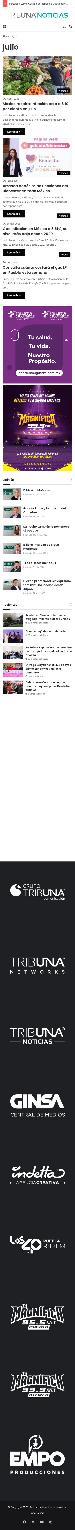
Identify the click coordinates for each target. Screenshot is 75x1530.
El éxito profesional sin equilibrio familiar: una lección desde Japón (47, 585)
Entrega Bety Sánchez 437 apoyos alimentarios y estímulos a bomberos (48, 668)
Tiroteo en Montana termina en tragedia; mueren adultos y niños (47, 617)
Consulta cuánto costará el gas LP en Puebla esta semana (35, 270)
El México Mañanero (38, 490)
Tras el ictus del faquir (39, 563)
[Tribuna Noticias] (37, 15)
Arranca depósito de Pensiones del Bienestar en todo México (35, 188)
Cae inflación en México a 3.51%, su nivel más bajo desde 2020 (35, 231)
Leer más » (14, 131)
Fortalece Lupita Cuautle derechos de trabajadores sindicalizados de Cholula (48, 651)
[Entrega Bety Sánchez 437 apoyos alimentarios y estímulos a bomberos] (13, 670)
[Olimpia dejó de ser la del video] (13, 636)
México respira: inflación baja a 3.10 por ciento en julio (35, 106)
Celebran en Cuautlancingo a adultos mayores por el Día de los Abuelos (47, 686)
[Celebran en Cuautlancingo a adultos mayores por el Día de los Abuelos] (13, 687)
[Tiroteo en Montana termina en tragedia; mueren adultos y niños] (13, 620)
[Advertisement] (37, 738)
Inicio (8, 36)
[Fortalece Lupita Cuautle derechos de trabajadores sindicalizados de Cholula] (13, 652)
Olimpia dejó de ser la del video (46, 631)
